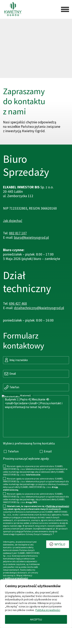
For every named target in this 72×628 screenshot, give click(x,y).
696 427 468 (18, 303)
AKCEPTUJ (36, 619)
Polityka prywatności (47, 610)
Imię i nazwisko (18, 360)
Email (12, 373)
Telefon (14, 387)
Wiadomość (25, 395)
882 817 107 (18, 233)
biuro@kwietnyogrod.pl (31, 237)
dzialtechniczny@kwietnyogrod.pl (39, 308)
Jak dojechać (12, 221)
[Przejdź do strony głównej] (11, 9)
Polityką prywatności (57, 506)
